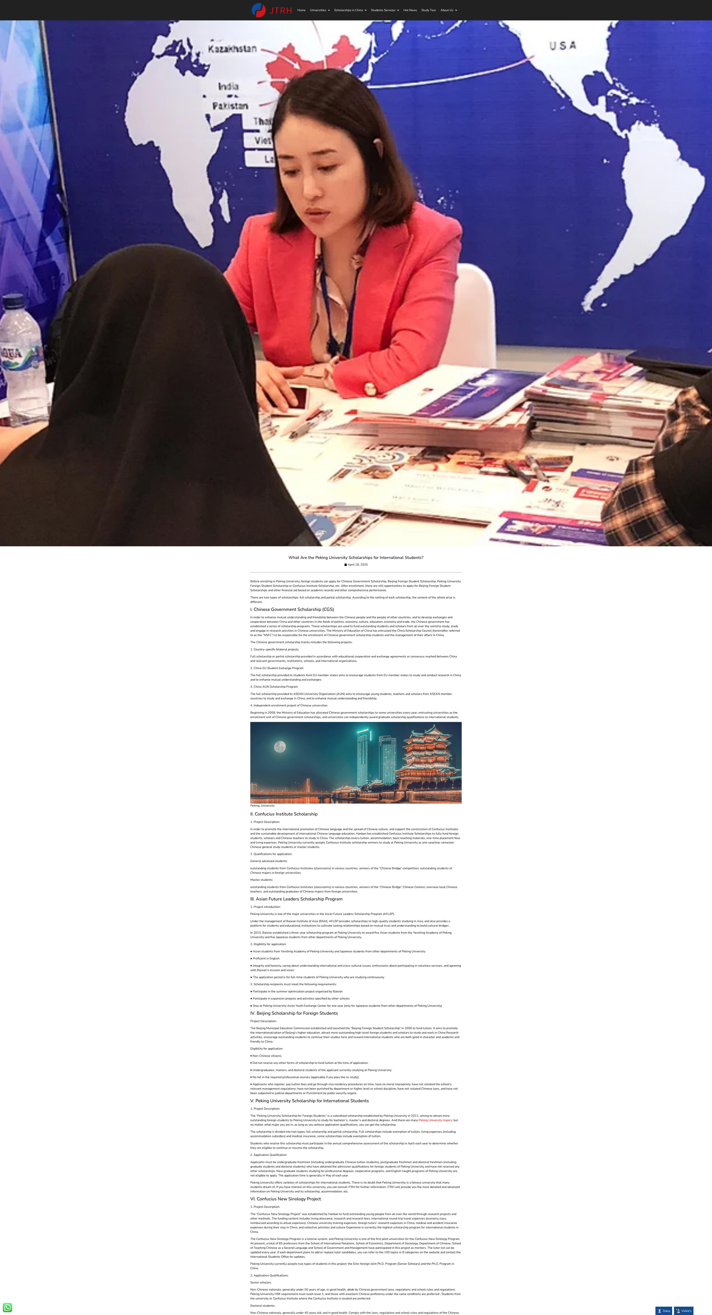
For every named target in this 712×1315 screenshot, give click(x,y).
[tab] (663, 1311)
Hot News (410, 10)
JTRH (351, 1187)
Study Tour (428, 10)
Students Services (383, 10)
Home (301, 10)
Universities (318, 10)
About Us (447, 10)
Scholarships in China (348, 10)
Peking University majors (435, 1120)
